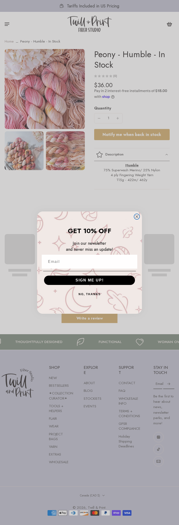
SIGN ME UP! (90, 280)
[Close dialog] (137, 216)
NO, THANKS (90, 294)
